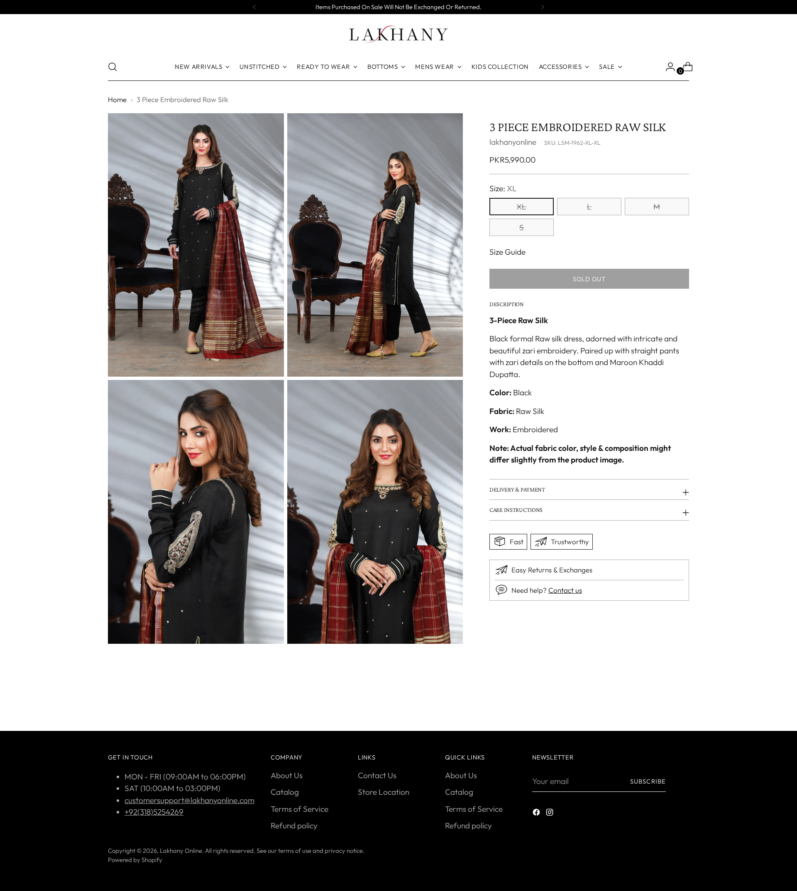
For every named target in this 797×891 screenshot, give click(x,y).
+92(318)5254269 (154, 812)
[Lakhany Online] (398, 34)
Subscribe (648, 781)
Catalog (285, 792)
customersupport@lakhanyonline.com (189, 800)
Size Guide (507, 251)
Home (117, 99)
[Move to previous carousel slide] (663, 703)
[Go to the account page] (667, 66)
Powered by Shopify (135, 860)
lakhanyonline (512, 141)
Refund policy (294, 825)
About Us (287, 775)
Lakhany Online (181, 850)
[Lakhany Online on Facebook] (537, 814)
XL (521, 206)
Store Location (383, 792)
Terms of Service (299, 809)
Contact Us (377, 775)
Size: (503, 188)
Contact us (565, 589)
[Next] (542, 7)
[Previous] (254, 7)
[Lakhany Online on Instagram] (550, 814)
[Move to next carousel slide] (682, 702)
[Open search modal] (112, 66)
